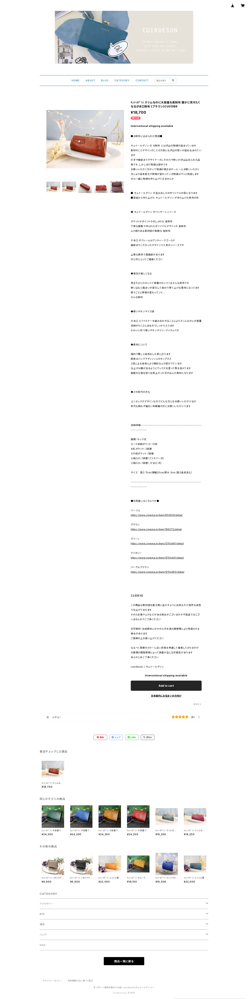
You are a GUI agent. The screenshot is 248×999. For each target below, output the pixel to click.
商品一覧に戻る (124, 961)
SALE (43, 945)
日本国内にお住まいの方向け (166, 695)
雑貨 (42, 924)
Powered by (120, 993)
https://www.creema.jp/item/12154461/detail (157, 543)
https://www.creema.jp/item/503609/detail (157, 515)
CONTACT (142, 80)
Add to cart (166, 685)
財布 (42, 914)
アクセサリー (46, 903)
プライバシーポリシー (52, 980)
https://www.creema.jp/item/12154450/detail (157, 571)
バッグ (43, 934)
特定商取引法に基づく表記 (80, 980)
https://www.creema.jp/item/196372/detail (156, 529)
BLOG (104, 80)
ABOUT (90, 80)
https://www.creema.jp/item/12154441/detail (157, 557)
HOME (75, 80)
